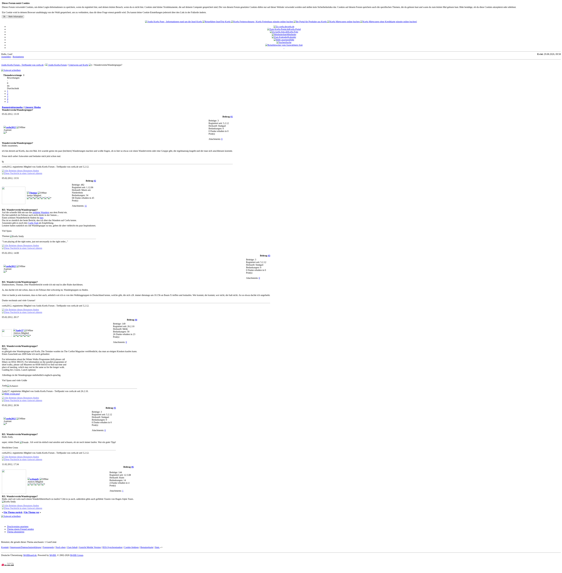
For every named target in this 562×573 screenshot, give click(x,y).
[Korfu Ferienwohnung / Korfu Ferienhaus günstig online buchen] (262, 21)
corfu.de (290, 26)
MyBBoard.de (30, 555)
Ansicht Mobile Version (90, 547)
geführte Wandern (41, 212)
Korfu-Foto (293, 32)
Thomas (33, 193)
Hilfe (291, 40)
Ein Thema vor (31, 512)
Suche (288, 42)
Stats (157, 547)
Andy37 (20, 330)
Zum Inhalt (72, 547)
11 (86, 206)
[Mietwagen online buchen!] (343, 21)
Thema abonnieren (15, 532)
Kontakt (5, 547)
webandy (34, 479)
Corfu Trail (33, 223)
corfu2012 (11, 127)
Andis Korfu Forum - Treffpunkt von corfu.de (22, 65)
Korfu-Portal (295, 29)
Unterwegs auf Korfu (78, 65)
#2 (95, 181)
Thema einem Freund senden (20, 529)
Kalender (292, 37)
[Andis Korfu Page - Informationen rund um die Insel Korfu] (174, 21)
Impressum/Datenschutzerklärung (25, 547)
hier (41, 217)
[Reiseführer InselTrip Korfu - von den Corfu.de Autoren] (217, 21)
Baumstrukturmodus (12, 107)
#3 (269, 255)
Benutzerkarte (146, 547)
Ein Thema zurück (13, 512)
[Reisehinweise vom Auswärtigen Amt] (284, 45)
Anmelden (6, 56)
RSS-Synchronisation (112, 547)
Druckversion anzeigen (17, 526)
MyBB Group (76, 555)
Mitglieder (291, 34)
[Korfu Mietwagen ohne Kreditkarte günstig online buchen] (388, 21)
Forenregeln (48, 547)
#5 (115, 408)
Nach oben (60, 547)
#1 (231, 116)
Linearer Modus (33, 107)
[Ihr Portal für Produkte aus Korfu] (310, 21)
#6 (132, 467)
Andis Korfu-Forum (57, 65)
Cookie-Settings (131, 547)
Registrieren (18, 56)
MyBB (52, 555)
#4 (136, 319)
